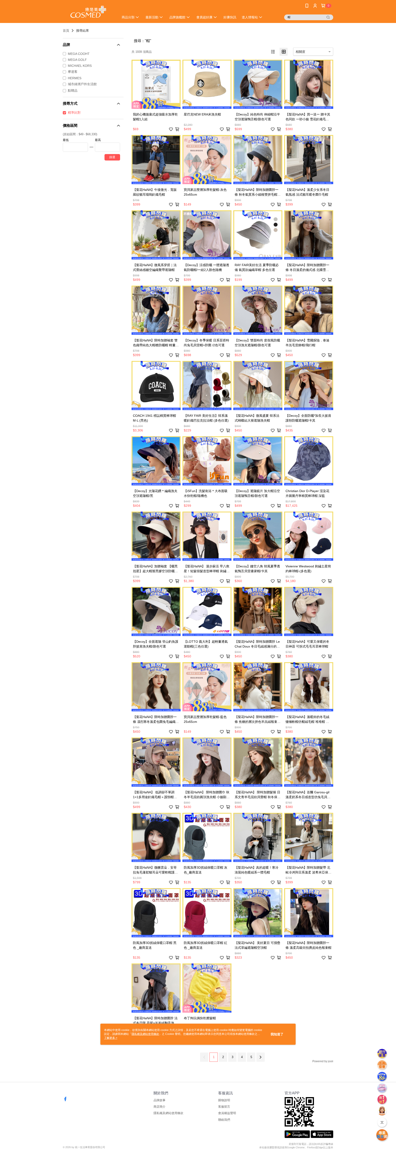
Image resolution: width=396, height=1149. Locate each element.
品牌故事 (159, 1100)
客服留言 (224, 1106)
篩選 (112, 157)
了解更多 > (110, 1037)
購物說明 (224, 1100)
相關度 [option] (300, 52)
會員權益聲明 (227, 1113)
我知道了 (277, 1034)
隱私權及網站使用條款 (168, 1113)
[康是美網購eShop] (88, 12)
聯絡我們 (224, 1119)
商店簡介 (159, 1106)
